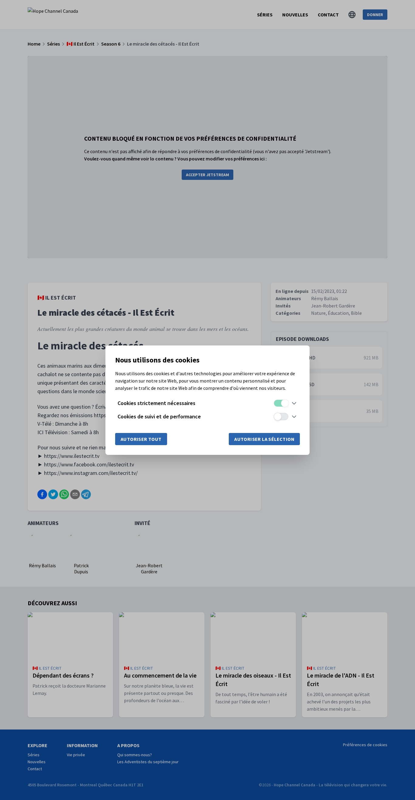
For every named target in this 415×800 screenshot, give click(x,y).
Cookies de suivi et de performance (159, 416)
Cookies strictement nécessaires (156, 403)
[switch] (281, 403)
